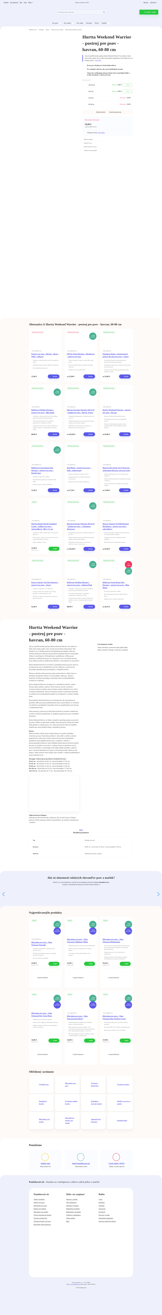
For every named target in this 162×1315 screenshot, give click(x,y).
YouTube (102, 1206)
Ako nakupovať (14, 2)
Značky (104, 23)
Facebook (102, 1212)
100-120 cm (91, 85)
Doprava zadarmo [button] (88, 139)
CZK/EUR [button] (153, 2)
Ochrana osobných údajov (107, 1221)
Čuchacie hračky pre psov (42, 1221)
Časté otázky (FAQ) (117, 1163)
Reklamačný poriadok (73, 1212)
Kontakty (6, 2)
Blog (21, 2)
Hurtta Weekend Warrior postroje (73, 29)
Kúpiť (128, 85)
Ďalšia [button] (30, 2)
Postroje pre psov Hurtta (57, 29)
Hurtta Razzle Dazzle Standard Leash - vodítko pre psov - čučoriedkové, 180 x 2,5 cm (44, 526)
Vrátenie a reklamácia (73, 1215)
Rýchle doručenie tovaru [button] (90, 146)
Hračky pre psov (39, 1202)
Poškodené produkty (73, 1209)
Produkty (41, 29)
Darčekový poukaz (72, 1206)
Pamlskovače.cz (33, 29)
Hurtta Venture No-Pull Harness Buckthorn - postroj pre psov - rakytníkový (116, 526)
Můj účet (145, 2)
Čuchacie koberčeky (40, 1218)
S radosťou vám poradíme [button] (90, 150)
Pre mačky (67, 23)
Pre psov (55, 23)
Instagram (102, 1209)
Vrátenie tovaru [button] (88, 143)
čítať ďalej (98, 60)
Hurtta (47, 29)
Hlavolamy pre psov (40, 1206)
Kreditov (101, 132)
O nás (100, 1199)
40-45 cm (91, 91)
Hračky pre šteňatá (40, 1209)
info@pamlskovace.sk (81, 1163)
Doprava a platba (72, 1199)
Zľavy (97, 23)
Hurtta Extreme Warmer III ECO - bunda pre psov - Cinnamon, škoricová (80, 526)
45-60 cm (91, 97)
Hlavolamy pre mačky (41, 1212)
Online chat (45, 1163)
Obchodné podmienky (106, 1218)
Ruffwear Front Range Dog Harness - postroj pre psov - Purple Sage (42, 470)
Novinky (89, 23)
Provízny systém (104, 1215)
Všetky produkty (39, 1199)
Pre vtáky (80, 23)
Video (25, 2)
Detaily (54, 376)
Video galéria (70, 1218)
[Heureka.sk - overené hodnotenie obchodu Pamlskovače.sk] (121, 142)
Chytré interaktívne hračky (43, 1215)
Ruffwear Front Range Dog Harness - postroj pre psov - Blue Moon (116, 585)
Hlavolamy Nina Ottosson (42, 1224)
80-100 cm (91, 104)
